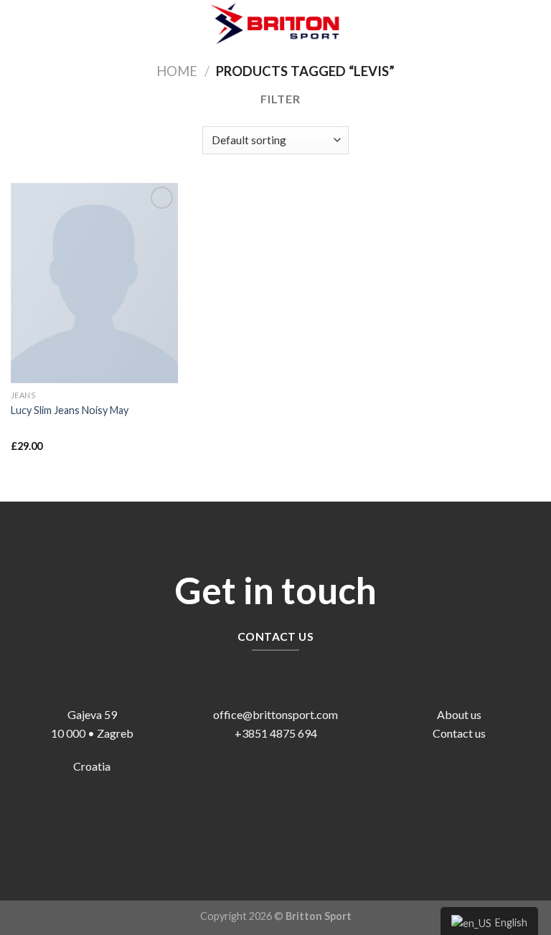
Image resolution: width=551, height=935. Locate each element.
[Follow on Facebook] (264, 824)
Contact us (459, 733)
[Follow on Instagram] (286, 824)
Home (176, 71)
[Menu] (19, 22)
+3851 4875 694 (276, 733)
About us (459, 714)
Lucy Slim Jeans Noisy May (69, 410)
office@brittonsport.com (275, 714)
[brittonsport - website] (275, 22)
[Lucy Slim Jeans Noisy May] (94, 283)
